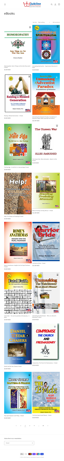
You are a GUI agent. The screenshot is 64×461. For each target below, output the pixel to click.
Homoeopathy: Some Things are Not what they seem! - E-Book (17, 66)
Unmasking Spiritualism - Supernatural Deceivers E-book (45, 66)
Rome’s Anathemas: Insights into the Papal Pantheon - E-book (17, 266)
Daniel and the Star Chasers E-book (13, 366)
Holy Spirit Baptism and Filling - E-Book (14, 415)
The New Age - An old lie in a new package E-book (16, 167)
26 (43, 425)
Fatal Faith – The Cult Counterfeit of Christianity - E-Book (17, 316)
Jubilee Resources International (29, 457)
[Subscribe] (32, 443)
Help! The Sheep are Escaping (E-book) (13, 216)
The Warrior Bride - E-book (38, 263)
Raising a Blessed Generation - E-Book (13, 115)
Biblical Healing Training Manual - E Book (42, 210)
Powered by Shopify (40, 457)
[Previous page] (16, 426)
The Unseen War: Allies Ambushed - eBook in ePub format (44, 159)
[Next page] (48, 426)
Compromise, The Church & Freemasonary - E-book (44, 363)
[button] (5, 4)
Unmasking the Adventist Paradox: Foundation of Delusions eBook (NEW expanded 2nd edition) (44, 117)
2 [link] (25, 425)
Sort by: (35, 22)
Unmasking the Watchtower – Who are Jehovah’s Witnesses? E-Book (44, 316)
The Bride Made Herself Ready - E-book (41, 415)
